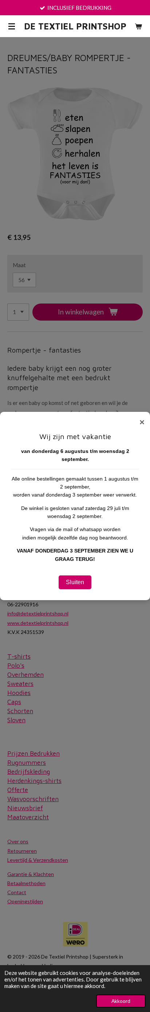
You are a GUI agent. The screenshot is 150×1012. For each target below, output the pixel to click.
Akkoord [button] (120, 1001)
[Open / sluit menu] (12, 26)
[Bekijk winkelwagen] (138, 26)
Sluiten (75, 582)
